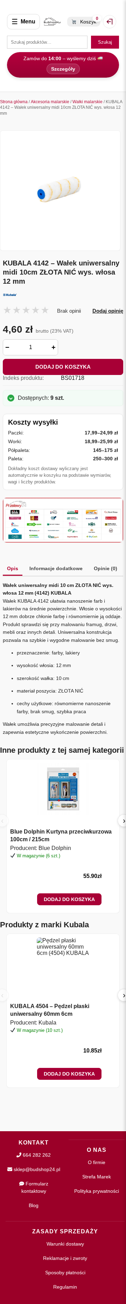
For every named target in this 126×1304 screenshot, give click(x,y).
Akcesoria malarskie (50, 101)
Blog (33, 1205)
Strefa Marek (96, 1176)
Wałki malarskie (87, 101)
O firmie (96, 1162)
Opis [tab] (12, 568)
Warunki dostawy (65, 1244)
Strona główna (14, 101)
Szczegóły (63, 69)
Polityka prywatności (96, 1191)
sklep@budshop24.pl (36, 1169)
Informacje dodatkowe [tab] (56, 568)
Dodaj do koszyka (63, 367)
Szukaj (105, 42)
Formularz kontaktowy (34, 1187)
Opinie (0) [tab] (105, 568)
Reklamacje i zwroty (65, 1258)
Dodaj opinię (107, 311)
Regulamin (65, 1287)
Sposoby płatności (65, 1272)
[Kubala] (63, 295)
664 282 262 (36, 1155)
